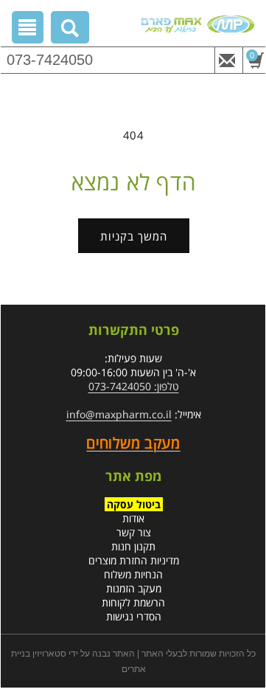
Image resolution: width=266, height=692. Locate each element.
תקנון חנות (133, 546)
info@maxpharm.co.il (119, 414)
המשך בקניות (133, 236)
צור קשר (133, 532)
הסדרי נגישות (133, 616)
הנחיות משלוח (133, 574)
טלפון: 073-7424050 (133, 386)
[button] (70, 30)
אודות (133, 518)
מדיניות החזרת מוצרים (133, 560)
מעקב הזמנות (133, 588)
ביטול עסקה (134, 504)
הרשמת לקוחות (133, 602)
